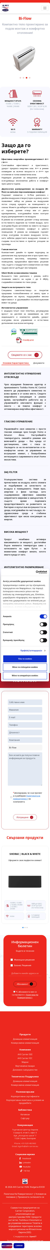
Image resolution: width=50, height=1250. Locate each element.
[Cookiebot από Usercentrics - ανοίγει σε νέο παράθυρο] (36, 572)
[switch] (43, 624)
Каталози (25, 1114)
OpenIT (33, 1236)
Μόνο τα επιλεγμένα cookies (25, 667)
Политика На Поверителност (18, 1193)
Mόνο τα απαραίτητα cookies (25, 675)
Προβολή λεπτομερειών (31, 650)
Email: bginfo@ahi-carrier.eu (25, 1146)
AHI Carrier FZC (25, 1058)
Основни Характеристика (16, 363)
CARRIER (19, 1245)
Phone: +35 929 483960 (25, 1143)
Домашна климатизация (25, 1039)
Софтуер (25, 1118)
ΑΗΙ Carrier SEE (25, 1054)
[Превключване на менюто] (44, 8)
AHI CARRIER (7, 1245)
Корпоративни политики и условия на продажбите (25, 1101)
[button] (20, 90)
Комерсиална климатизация (25, 1042)
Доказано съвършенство (25, 1069)
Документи (38, 363)
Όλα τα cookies (25, 659)
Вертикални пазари (25, 1066)
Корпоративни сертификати (25, 1096)
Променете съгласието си (31, 1197)
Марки (25, 1062)
